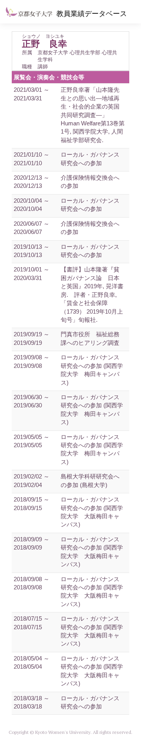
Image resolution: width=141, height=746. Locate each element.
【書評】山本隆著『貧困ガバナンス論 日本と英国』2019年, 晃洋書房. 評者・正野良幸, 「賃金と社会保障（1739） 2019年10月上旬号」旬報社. (92, 294)
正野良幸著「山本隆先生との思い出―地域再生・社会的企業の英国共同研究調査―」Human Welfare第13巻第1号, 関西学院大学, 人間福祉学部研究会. (93, 114)
